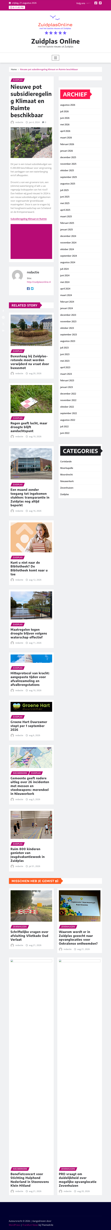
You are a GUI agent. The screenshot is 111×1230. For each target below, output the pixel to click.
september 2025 (68, 177)
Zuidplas (64, 494)
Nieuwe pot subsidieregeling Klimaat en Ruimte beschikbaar (49, 69)
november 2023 (68, 321)
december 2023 (68, 314)
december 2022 (68, 393)
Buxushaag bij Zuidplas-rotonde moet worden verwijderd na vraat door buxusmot (30, 362)
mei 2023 (64, 360)
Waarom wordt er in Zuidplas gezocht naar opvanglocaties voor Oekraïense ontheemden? (78, 937)
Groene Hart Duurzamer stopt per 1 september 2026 (29, 725)
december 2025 (68, 157)
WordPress (14, 1224)
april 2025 (65, 209)
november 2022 (68, 400)
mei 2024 (64, 282)
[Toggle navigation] (55, 57)
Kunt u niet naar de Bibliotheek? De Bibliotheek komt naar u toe (29, 568)
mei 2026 (64, 124)
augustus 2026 (67, 104)
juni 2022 (64, 433)
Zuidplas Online (55, 41)
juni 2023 (64, 354)
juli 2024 (64, 268)
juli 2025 (64, 190)
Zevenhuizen (66, 487)
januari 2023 (66, 387)
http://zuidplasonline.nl (39, 281)
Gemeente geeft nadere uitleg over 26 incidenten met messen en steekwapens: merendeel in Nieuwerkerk (30, 785)
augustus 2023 (67, 341)
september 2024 (68, 255)
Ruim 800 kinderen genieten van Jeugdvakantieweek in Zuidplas (28, 854)
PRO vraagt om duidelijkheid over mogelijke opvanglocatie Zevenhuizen (78, 1180)
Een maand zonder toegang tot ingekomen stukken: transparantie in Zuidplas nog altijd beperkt (30, 497)
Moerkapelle (66, 468)
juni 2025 (64, 196)
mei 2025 (64, 203)
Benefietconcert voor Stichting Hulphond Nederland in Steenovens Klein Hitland (30, 1180)
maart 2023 (66, 373)
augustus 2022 (67, 419)
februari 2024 (67, 301)
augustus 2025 (67, 183)
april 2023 (65, 367)
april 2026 (65, 131)
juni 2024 (64, 275)
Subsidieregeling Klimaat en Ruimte (29, 218)
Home (14, 69)
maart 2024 (66, 295)
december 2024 (68, 236)
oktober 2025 (67, 170)
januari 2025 (66, 229)
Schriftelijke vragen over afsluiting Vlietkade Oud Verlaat (29, 935)
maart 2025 (66, 216)
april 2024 (65, 288)
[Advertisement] (32, 241)
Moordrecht (66, 474)
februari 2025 (67, 222)
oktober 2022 (67, 406)
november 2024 (68, 242)
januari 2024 (66, 308)
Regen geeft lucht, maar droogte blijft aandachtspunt (29, 427)
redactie (19, 122)
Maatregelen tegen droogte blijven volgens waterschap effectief (29, 633)
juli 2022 (64, 426)
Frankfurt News (30, 1224)
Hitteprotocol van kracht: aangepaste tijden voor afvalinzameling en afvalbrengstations (30, 679)
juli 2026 (64, 111)
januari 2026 (66, 150)
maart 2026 (66, 137)
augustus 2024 (67, 262)
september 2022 (68, 413)
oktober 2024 (67, 249)
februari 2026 (67, 144)
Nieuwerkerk (67, 481)
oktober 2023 (67, 328)
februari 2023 (67, 380)
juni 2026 (64, 117)
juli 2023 (64, 347)
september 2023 (68, 334)
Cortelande (66, 461)
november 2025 (68, 163)
